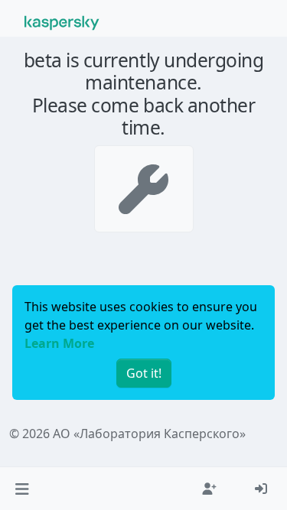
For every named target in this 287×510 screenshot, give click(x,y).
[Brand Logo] (61, 21)
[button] (22, 488)
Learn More (59, 343)
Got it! (143, 373)
